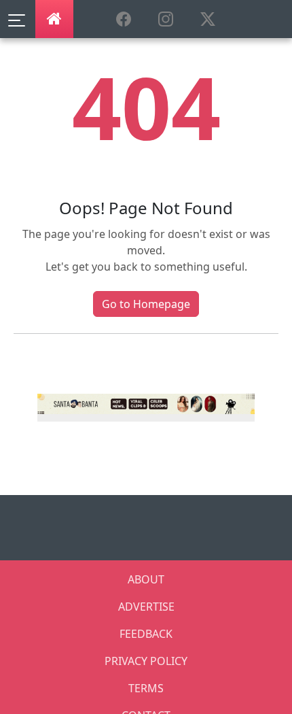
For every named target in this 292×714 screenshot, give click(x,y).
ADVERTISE (146, 606)
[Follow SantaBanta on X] (208, 20)
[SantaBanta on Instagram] (166, 20)
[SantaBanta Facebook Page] (123, 20)
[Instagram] (146, 402)
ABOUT (146, 579)
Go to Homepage (146, 303)
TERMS (146, 688)
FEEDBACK (146, 633)
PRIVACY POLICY (146, 660)
